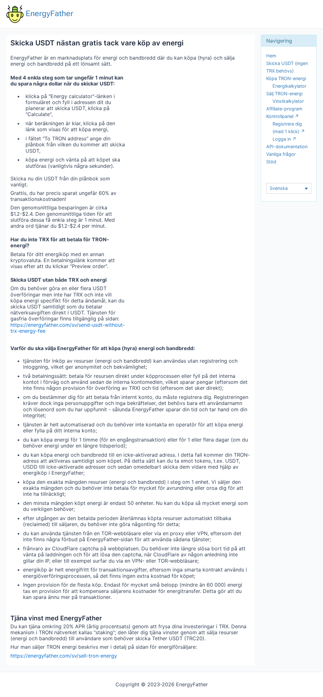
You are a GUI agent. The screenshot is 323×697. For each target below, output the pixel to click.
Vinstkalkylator (288, 101)
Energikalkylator (289, 86)
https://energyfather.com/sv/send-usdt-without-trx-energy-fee (67, 328)
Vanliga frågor (281, 154)
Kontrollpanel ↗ (282, 116)
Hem (271, 55)
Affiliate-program (284, 108)
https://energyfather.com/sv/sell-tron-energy (63, 656)
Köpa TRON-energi (286, 78)
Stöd (271, 161)
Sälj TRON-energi (284, 93)
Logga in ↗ (285, 139)
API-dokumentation (287, 146)
